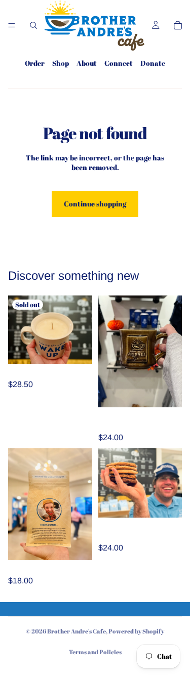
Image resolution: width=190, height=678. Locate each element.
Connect (118, 63)
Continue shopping (95, 203)
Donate (152, 63)
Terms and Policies (95, 652)
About (87, 63)
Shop (60, 63)
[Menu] (11, 25)
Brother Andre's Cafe (76, 631)
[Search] (33, 25)
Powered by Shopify (136, 631)
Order (35, 63)
